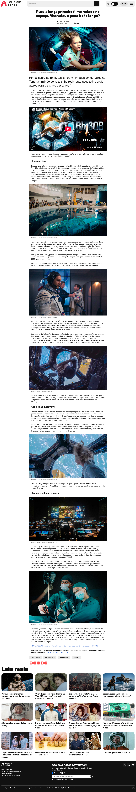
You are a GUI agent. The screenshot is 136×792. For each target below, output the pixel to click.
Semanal (57, 773)
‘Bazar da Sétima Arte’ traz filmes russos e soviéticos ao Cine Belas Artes (118, 725)
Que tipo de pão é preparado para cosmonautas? (50, 753)
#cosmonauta (50, 657)
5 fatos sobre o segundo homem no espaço (16, 724)
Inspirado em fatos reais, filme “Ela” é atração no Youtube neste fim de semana (17, 754)
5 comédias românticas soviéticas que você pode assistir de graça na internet (84, 725)
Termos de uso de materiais (10, 775)
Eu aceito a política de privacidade (63, 779)
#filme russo (64, 657)
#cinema (76, 657)
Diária (66, 773)
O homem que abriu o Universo (116, 752)
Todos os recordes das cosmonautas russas (79, 753)
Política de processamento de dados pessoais (11, 772)
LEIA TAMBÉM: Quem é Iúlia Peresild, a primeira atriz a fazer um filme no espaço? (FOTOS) (64, 646)
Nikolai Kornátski (63, 21)
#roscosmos (35, 657)
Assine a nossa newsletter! (69, 764)
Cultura (76, 23)
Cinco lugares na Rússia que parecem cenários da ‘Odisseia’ (117, 695)
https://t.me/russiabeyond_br (56, 652)
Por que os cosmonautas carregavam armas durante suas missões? (15, 696)
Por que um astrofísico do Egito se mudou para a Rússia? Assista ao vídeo (50, 725)
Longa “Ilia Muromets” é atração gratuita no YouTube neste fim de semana (83, 696)
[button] (92, 2)
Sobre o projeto (6, 769)
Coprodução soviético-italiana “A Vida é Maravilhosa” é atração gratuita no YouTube (50, 696)
